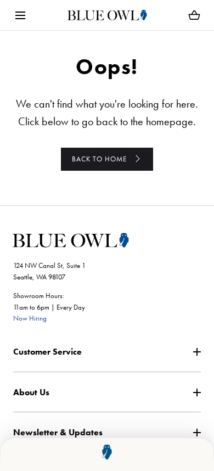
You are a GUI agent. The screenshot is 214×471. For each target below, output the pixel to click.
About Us (31, 392)
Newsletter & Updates (58, 432)
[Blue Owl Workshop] (107, 15)
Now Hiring (30, 318)
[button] (20, 15)
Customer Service (47, 351)
